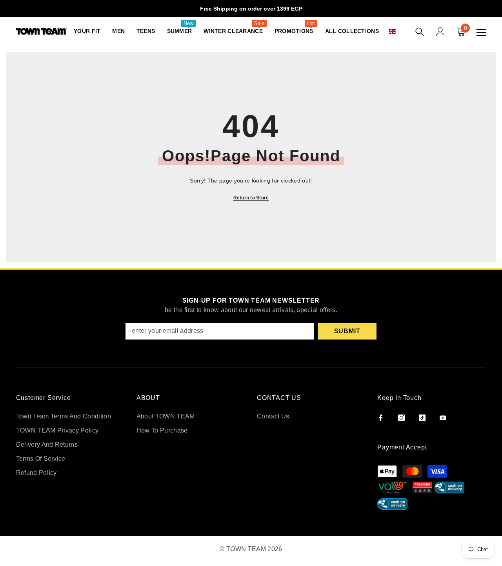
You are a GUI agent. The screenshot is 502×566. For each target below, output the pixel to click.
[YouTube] (443, 417)
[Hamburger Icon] (481, 32)
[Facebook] (380, 417)
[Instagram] (401, 417)
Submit (347, 331)
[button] (401, 32)
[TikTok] (422, 417)
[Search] (420, 32)
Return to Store (251, 198)
